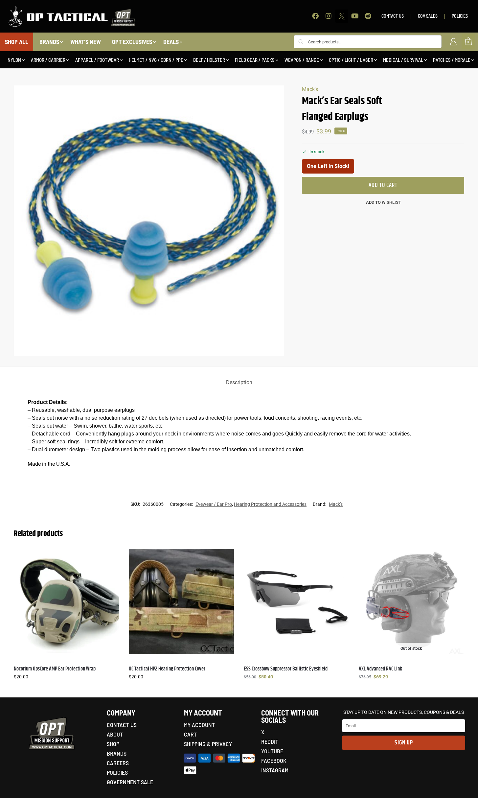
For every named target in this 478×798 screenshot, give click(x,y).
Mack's (310, 89)
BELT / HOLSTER (209, 60)
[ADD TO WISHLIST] (111, 557)
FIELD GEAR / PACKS (255, 60)
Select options (66, 690)
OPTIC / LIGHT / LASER (351, 60)
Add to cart (383, 185)
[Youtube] (354, 16)
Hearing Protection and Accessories (270, 504)
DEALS (171, 41)
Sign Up (404, 742)
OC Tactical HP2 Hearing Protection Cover (167, 669)
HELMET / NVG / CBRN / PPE (156, 60)
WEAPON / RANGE (302, 60)
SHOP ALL (16, 41)
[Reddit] (368, 16)
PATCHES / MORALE (451, 60)
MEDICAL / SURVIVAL (403, 60)
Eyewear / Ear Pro (213, 504)
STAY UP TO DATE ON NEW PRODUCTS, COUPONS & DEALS (403, 712)
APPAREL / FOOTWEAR (97, 60)
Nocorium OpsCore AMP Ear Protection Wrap (55, 669)
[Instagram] (328, 16)
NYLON (14, 60)
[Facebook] (315, 16)
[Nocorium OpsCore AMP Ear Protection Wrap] (66, 601)
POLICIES (460, 16)
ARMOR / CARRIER (48, 60)
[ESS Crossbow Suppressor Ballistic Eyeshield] (296, 601)
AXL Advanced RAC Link (380, 669)
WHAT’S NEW (85, 41)
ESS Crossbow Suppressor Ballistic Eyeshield (286, 669)
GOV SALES (428, 16)
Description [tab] (239, 382)
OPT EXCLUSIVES (132, 41)
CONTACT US (392, 16)
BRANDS (49, 41)
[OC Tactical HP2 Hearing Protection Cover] (181, 601)
